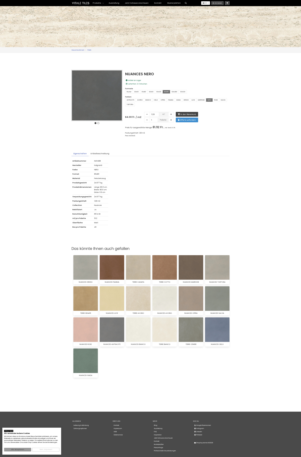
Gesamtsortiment (77, 50)
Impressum (118, 428)
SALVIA (223, 100)
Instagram (200, 428)
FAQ (155, 432)
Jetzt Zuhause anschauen (137, 3)
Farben (128, 97)
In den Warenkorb (188, 114)
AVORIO (140, 100)
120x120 (182, 92)
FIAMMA (170, 100)
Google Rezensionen (203, 425)
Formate (129, 88)
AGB (115, 432)
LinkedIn (199, 432)
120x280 (174, 92)
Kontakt (158, 3)
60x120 (158, 92)
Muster (129, 92)
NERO (209, 100)
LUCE (193, 100)
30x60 (136, 92)
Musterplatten (174, 3)
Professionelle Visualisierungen (165, 451)
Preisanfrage (158, 448)
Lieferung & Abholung (81, 425)
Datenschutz (118, 435)
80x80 (166, 92)
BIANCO (148, 100)
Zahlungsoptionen (80, 428)
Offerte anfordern (187, 120)
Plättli (89, 50)
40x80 (144, 92)
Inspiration (158, 435)
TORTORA (130, 104)
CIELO (156, 100)
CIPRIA (163, 100)
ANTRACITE (130, 100)
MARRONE (201, 100)
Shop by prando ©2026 (204, 443)
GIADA (178, 100)
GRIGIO (186, 100)
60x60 (151, 92)
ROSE (216, 100)
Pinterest (199, 435)
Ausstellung (114, 3)
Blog (155, 425)
